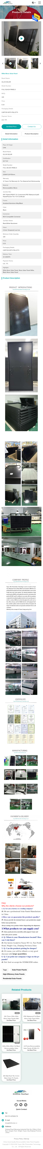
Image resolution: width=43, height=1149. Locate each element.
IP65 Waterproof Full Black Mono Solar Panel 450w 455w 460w (32, 1018)
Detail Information (11, 134)
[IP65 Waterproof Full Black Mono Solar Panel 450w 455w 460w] (32, 1004)
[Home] (21, 1095)
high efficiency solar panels (13, 974)
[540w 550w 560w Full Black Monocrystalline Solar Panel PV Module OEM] (11, 1034)
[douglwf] (26, 1105)
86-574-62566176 (11, 1116)
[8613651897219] (16, 1105)
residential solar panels (12, 978)
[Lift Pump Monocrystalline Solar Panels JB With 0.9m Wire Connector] (32, 1034)
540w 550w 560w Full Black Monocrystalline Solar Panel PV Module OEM (11, 1047)
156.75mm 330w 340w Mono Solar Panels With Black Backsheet (11, 1018)
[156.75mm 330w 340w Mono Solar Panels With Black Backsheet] (11, 1004)
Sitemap (26, 1139)
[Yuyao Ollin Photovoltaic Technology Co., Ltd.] (8, 3)
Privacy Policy (18, 1139)
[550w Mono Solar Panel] (21, 38)
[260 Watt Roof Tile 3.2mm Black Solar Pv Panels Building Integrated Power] (11, 1064)
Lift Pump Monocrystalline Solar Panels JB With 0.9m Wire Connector (32, 1047)
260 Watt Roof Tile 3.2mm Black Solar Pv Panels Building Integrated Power (11, 1077)
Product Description (31, 134)
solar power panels (19, 970)
